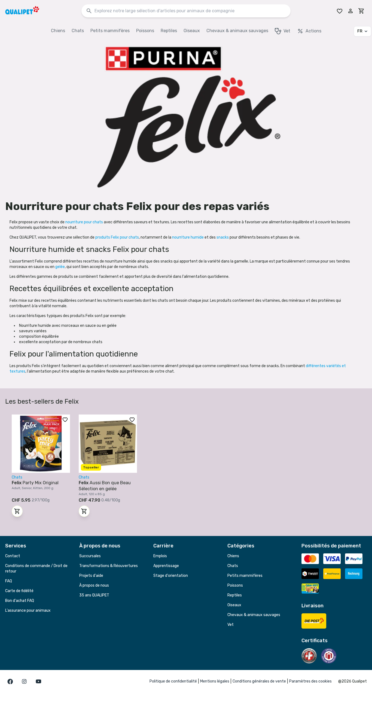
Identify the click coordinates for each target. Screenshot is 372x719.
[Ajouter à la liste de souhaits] (65, 419)
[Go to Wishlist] (339, 10)
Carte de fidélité (19, 591)
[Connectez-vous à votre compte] (350, 10)
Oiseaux (234, 605)
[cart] (361, 10)
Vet (230, 624)
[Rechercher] (89, 11)
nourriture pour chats (84, 222)
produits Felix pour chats (117, 237)
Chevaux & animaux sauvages (253, 615)
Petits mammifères (245, 575)
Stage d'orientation (170, 575)
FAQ (8, 581)
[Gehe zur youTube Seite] (38, 681)
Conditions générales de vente (259, 681)
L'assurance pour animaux (28, 610)
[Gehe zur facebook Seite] (10, 681)
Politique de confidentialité (173, 681)
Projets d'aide (91, 575)
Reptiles (234, 595)
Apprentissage (166, 565)
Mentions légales (214, 681)
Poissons (235, 585)
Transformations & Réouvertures (108, 565)
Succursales (90, 556)
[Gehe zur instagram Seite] (24, 681)
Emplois (160, 556)
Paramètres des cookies (310, 681)
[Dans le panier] (17, 511)
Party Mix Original (35, 482)
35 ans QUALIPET (94, 595)
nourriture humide (188, 237)
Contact (12, 556)
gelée (60, 266)
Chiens (233, 556)
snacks (223, 237)
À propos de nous (94, 585)
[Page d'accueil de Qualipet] (27, 10)
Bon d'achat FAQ (19, 600)
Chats (232, 565)
